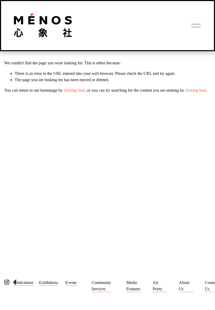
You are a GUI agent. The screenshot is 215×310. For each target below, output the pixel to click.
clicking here (74, 90)
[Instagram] (6, 282)
